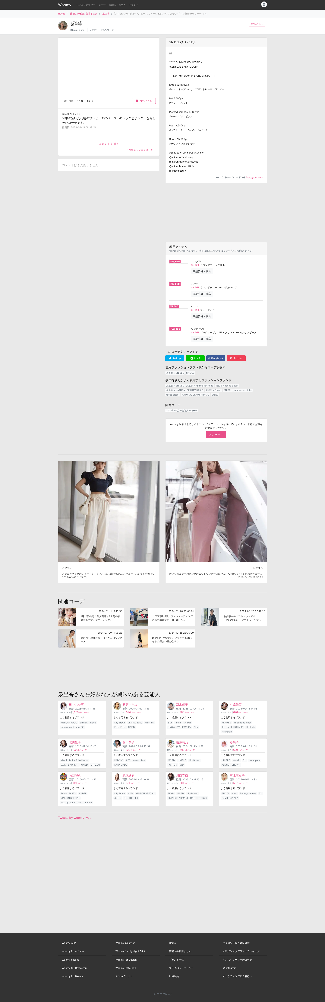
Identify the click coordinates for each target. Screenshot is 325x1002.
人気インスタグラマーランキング (241, 951)
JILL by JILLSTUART (233, 727)
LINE (197, 358)
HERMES (226, 722)
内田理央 (75, 775)
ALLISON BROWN (231, 764)
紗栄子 (234, 742)
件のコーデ (80, 712)
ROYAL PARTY (68, 793)
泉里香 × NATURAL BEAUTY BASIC (184, 390)
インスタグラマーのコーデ (237, 959)
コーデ (102, 4)
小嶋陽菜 (236, 704)
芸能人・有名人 (117, 4)
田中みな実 (76, 704)
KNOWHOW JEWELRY (179, 727)
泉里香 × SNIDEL (175, 372)
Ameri (178, 722)
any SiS (80, 727)
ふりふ (117, 798)
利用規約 (174, 976)
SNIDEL (195, 265)
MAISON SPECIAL (70, 798)
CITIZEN (95, 764)
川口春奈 (182, 775)
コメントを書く (108, 144)
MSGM (171, 760)
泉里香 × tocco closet (227, 385)
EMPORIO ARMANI (178, 798)
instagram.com (254, 177)
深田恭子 (128, 742)
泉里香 (106, 13)
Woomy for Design (126, 959)
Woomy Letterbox (125, 968)
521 (261, 793)
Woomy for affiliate (73, 951)
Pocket (237, 358)
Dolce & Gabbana (78, 760)
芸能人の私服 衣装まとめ (84, 13)
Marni (64, 760)
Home (172, 943)
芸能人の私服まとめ (180, 951)
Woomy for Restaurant (74, 968)
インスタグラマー (85, 4)
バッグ (194, 283)
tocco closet (172, 394)
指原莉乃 (182, 742)
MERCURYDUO (69, 722)
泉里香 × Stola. (213, 390)
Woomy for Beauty (72, 976)
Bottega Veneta (248, 793)
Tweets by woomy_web (74, 817)
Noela (93, 722)
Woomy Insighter (125, 943)
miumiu (236, 760)
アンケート (216, 435)
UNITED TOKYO (198, 798)
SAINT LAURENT (70, 764)
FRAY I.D (149, 722)
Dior (196, 727)
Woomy (64, 5)
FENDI (171, 793)
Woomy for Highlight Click (130, 951)
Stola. (215, 394)
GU (244, 760)
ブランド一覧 (176, 959)
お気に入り (257, 23)
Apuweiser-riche (243, 390)
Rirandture (227, 731)
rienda (88, 802)
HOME (61, 13)
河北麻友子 (237, 775)
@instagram (229, 968)
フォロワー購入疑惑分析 (236, 943)
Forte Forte (120, 727)
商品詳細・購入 (202, 271)
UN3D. (131, 727)
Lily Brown (119, 722)
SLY (170, 722)
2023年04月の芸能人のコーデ (181, 410)
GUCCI (225, 793)
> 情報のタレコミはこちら (141, 149)
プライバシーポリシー (181, 968)
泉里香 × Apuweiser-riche (199, 385)
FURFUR (172, 764)
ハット (194, 306)
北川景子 (75, 742)
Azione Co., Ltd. (124, 976)
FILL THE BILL (131, 798)
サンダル (196, 261)
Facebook (216, 358)
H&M (130, 793)
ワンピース (197, 328)
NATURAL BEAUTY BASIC (195, 394)
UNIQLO (118, 760)
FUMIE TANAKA (230, 798)
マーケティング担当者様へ (237, 976)
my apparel (254, 760)
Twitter (176, 358)
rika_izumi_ (79, 30)
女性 (94, 30)
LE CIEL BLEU (135, 722)
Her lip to (250, 727)
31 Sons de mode (242, 722)
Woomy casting (70, 959)
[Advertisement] (216, 212)
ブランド (134, 4)
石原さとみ (129, 704)
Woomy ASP (69, 943)
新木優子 (182, 704)
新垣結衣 (128, 775)
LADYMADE (120, 764)
